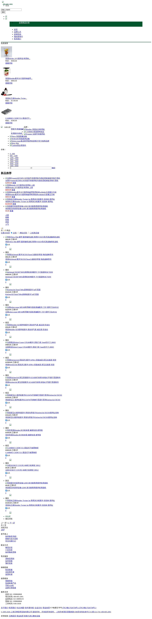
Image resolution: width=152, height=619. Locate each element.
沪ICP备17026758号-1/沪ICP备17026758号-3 (79, 608)
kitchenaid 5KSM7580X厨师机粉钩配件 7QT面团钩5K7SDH (28, 277)
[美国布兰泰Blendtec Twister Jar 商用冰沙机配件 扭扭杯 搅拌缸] (30, 199)
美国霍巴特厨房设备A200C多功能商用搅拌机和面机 (25, 208)
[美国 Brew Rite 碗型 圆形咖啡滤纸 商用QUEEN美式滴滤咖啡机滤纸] (32, 237)
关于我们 (4, 608)
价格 (7, 220)
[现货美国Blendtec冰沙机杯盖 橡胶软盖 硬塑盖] (24, 430)
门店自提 (8, 550)
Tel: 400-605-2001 (104, 612)
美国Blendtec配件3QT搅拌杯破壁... (18, 78)
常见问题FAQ (10, 541)
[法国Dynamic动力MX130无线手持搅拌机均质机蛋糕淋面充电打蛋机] (32, 178)
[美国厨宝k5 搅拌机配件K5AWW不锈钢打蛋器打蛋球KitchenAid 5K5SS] (33, 395)
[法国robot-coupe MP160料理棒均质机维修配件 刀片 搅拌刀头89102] (32, 307)
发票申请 (8, 574)
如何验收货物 (10, 552)
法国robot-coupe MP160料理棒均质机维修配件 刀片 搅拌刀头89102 (31, 312)
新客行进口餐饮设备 (32, 616)
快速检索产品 (10, 583)
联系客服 (8, 570)
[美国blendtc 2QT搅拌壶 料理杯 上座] (20, 185)
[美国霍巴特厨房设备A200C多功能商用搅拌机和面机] (26, 206)
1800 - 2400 (14, 160)
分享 (8, 244)
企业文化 (38, 608)
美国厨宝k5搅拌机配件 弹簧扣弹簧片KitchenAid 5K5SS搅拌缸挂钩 (31, 417)
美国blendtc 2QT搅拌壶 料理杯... (17, 58)
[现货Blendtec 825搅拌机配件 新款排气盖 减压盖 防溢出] (27, 325)
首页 (16, 29)
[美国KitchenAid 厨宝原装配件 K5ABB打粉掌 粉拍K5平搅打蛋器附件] (33, 377)
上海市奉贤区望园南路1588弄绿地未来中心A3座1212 (77, 612)
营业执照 (46, 608)
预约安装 (8, 563)
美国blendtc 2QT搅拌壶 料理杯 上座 (19, 187)
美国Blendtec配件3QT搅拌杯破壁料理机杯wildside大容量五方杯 (30, 194)
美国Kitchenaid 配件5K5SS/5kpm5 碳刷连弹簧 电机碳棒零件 (28, 259)
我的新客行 (18, 36)
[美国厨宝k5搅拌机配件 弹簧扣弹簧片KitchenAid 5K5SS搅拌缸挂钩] (32, 413)
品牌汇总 (17, 32)
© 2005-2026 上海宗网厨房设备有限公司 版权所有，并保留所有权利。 (28, 612)
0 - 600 (12, 154)
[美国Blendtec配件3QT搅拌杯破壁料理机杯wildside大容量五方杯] (30, 192)
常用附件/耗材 (16, 133)
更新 (7, 222)
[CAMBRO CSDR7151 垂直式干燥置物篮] (22, 448)
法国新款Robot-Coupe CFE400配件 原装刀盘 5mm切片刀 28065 (29, 347)
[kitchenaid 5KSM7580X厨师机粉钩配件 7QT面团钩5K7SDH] (29, 272)
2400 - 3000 (14, 162)
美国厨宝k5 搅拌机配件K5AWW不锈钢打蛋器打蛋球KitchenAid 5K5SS (32, 400)
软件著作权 (29, 608)
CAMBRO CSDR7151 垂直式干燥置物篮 (21, 452)
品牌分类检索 (10, 588)
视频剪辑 (8, 581)
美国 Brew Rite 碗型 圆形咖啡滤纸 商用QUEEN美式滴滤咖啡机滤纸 (31, 242)
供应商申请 (9, 572)
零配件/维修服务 (17, 129)
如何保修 (8, 561)
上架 (7, 215)
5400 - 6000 (14, 166)
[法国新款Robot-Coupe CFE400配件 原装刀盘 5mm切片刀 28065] (30, 342)
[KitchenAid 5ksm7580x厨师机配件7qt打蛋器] (23, 290)
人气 (7, 224)
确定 (53, 168)
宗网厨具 (12, 616)
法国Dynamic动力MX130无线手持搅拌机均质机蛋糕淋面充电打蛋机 (31, 180)
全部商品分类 (24, 23)
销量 (7, 217)
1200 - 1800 (14, 158)
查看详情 (8, 63)
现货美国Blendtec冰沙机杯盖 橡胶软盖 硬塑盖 (23, 435)
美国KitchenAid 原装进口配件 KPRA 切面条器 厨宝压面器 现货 (29, 365)
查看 (14, 183)
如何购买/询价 (10, 536)
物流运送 (8, 547)
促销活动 (17, 34)
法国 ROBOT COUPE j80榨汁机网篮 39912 (22, 470)
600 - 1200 (13, 156)
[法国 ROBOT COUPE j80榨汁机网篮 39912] (22, 465)
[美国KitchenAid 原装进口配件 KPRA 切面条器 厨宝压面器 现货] (30, 360)
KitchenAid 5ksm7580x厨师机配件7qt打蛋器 (22, 294)
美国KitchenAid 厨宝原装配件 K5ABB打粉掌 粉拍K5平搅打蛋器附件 (32, 382)
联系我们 (17, 39)
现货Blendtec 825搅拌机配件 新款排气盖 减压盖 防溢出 (26, 329)
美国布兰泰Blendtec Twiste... (16, 98)
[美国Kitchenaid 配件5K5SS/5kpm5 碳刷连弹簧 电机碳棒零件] (29, 255)
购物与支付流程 (11, 539)
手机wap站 (9, 585)
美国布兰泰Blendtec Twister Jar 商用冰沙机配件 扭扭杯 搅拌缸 (29, 201)
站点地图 (20, 608)
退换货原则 (9, 559)
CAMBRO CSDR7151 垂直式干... (18, 118)
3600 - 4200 (14, 164)
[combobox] (11, 10)
